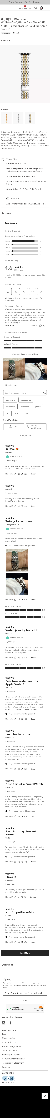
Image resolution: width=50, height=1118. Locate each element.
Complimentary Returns (13, 1059)
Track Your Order (9, 1050)
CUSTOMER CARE (10, 1030)
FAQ (4, 1034)
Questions (7, 965)
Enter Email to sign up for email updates (25, 993)
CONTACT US (8, 1072)
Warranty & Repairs (11, 1055)
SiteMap (6, 1067)
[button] (45, 1096)
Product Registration (12, 1046)
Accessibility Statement (13, 1063)
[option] (25, 74)
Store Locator (8, 1038)
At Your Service (9, 1042)
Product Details (12, 159)
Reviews (6, 213)
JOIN (25, 1000)
